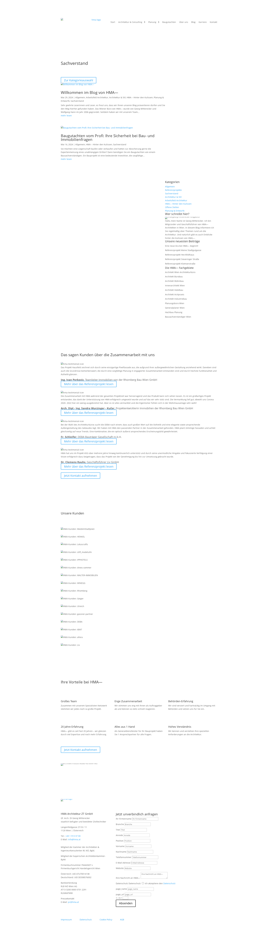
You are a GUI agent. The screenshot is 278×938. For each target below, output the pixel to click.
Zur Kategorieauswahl (78, 80)
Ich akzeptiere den (160, 883)
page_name (121, 889)
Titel (118, 829)
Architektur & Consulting (130, 22)
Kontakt (213, 22)
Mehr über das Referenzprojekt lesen (88, 384)
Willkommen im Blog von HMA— (89, 92)
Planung (152, 22)
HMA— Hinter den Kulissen (178, 203)
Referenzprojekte (173, 190)
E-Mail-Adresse (123, 862)
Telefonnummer (123, 857)
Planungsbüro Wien (174, 303)
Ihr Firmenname (123, 818)
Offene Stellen (172, 207)
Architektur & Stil (117, 97)
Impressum (66, 919)
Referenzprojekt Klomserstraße (180, 263)
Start (112, 22)
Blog (193, 22)
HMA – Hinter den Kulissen (140, 97)
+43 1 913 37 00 (73, 836)
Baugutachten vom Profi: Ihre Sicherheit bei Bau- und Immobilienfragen (107, 137)
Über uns (183, 22)
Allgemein (80, 97)
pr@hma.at (73, 902)
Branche (120, 824)
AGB (122, 919)
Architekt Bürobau (174, 276)
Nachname (121, 851)
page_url (120, 894)
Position (120, 840)
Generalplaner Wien (175, 307)
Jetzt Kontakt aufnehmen (80, 476)
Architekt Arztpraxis (174, 294)
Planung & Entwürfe (174, 210)
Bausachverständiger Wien (178, 316)
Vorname (120, 846)
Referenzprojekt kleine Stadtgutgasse (183, 250)
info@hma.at (74, 839)
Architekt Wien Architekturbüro (180, 272)
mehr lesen (66, 115)
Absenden (125, 903)
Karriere (203, 22)
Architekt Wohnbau (174, 281)
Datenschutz (122, 883)
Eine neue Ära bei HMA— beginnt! (181, 245)
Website (120, 868)
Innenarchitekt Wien (175, 285)
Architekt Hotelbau (174, 290)
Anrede (119, 835)
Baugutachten (169, 22)
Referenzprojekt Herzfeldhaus (179, 254)
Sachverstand (77, 101)
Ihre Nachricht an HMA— (128, 878)
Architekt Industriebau (176, 298)
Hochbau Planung (173, 312)
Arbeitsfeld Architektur (97, 97)
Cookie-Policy (106, 919)
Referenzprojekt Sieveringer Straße (182, 259)
